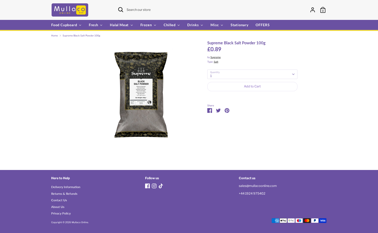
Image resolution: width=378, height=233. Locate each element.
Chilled (170, 25)
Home (54, 35)
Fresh (94, 25)
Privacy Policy (61, 213)
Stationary (240, 25)
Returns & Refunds (64, 193)
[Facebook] (147, 186)
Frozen (146, 25)
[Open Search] (121, 10)
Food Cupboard (64, 25)
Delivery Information (65, 187)
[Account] (313, 10)
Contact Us (59, 200)
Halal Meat (120, 25)
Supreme (215, 57)
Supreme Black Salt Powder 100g (81, 35)
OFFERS (263, 25)
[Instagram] (154, 186)
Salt (216, 61)
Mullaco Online (80, 222)
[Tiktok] (160, 186)
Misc (215, 25)
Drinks (193, 25)
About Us (57, 207)
